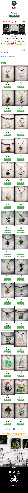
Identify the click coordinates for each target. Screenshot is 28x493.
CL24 (21, 131)
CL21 (7, 107)
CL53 (21, 347)
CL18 (21, 82)
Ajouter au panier (7, 86)
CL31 (7, 203)
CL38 (21, 251)
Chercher (4, 63)
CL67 (21, 420)
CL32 (21, 203)
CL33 (7, 227)
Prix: (2, 58)
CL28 (21, 155)
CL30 (21, 179)
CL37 (7, 251)
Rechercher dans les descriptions (8, 56)
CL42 (21, 275)
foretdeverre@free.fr (14, 485)
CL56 (21, 371)
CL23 (7, 131)
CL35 (21, 227)
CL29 (7, 179)
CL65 (7, 420)
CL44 (7, 299)
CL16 (7, 82)
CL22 (21, 107)
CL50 (7, 347)
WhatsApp (19, 38)
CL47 (7, 323)
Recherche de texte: (4, 52)
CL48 (21, 323)
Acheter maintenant (7, 87)
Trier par (18, 49)
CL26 (7, 155)
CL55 (7, 371)
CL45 (21, 299)
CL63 (21, 396)
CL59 (7, 396)
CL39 (7, 275)
